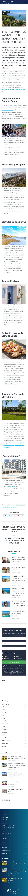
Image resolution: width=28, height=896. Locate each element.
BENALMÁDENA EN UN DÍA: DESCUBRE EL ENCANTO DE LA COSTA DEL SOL (18, 580)
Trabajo (6, 654)
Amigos (17, 656)
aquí (17, 673)
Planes (4, 13)
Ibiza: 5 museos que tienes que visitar (16, 790)
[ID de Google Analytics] (14, 515)
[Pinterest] (18, 515)
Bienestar (6, 658)
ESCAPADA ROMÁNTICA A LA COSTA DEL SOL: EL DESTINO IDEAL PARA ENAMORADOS (19, 592)
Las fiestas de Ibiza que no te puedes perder (15, 783)
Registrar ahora (14, 662)
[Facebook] (5, 515)
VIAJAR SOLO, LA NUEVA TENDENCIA (18, 569)
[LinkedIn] (22, 515)
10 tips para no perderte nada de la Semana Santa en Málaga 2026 (18, 560)
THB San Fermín (10, 486)
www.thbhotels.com (19, 635)
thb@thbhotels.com (6, 833)
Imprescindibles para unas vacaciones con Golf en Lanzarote (16, 757)
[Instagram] (9, 800)
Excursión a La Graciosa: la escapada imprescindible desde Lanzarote (16, 775)
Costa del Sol (6, 11)
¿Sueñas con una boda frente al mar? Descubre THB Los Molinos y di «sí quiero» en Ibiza (17, 765)
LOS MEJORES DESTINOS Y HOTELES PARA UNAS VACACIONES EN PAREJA (19, 603)
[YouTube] (7, 800)
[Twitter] (10, 515)
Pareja (5, 656)
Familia (17, 654)
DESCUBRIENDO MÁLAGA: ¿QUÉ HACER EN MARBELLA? (19, 614)
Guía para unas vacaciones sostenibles (15, 879)
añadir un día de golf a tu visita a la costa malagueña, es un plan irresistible (14, 445)
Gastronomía (18, 658)
